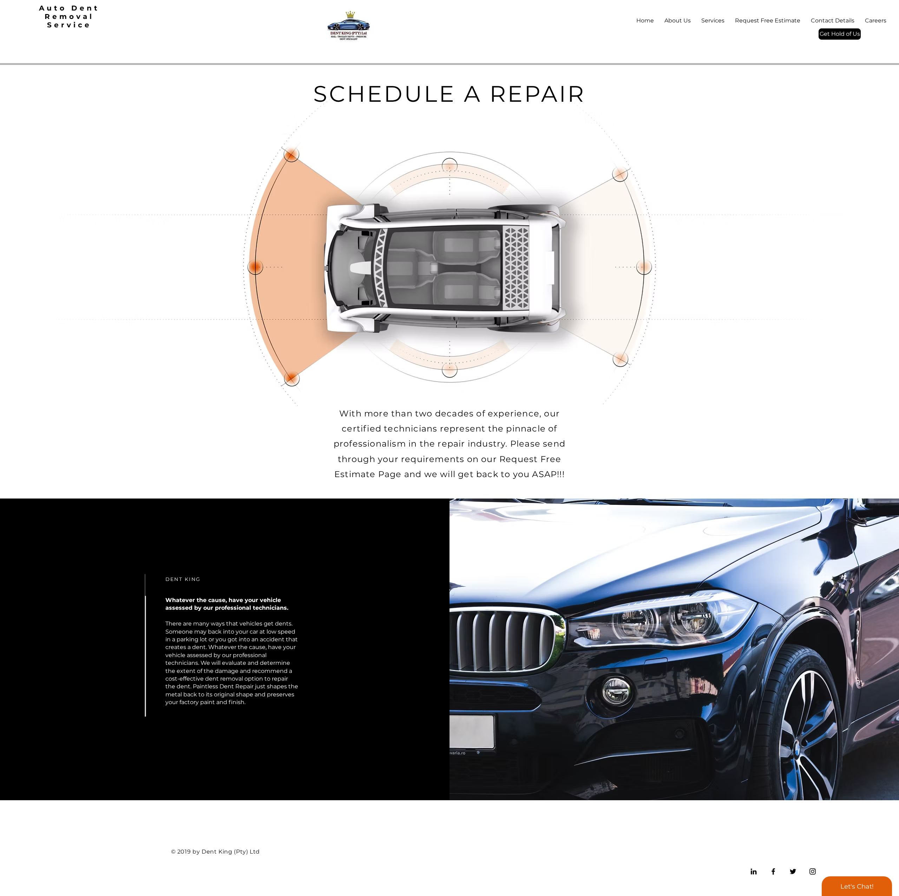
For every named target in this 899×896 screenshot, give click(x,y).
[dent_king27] (753, 871)
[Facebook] (773, 871)
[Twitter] (793, 871)
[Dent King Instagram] (812, 871)
